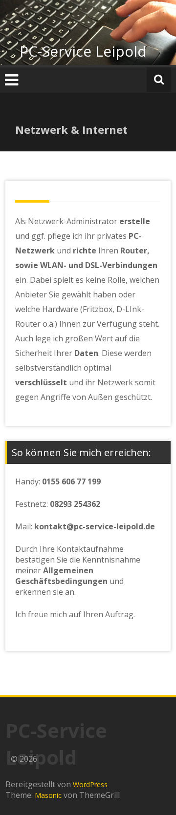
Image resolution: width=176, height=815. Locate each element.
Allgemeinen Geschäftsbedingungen (61, 575)
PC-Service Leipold (83, 51)
